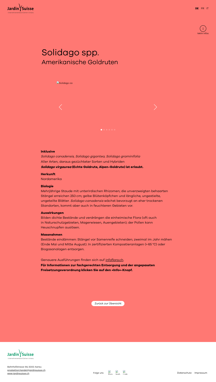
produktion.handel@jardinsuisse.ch (26, 370)
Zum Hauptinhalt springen (108, 2)
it (207, 8)
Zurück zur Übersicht (108, 303)
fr (202, 8)
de (197, 8)
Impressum (201, 372)
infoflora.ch (114, 260)
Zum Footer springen (108, 2)
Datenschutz (184, 372)
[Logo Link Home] (22, 9)
